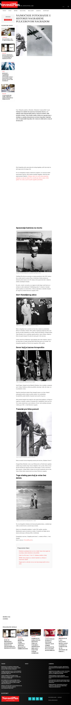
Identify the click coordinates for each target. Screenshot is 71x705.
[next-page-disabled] (6, 623)
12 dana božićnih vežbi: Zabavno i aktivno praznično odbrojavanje (23, 643)
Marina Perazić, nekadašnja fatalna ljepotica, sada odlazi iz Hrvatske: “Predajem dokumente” (58, 685)
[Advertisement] (34, 87)
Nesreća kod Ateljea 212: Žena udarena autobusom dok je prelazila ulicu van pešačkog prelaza (11, 672)
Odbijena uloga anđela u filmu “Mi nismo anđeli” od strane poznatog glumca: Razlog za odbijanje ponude (59, 672)
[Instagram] (7, 20)
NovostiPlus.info (28, 540)
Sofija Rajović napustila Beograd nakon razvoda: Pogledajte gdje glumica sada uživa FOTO (59, 681)
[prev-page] (4, 623)
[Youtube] (11, 20)
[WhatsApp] (43, 60)
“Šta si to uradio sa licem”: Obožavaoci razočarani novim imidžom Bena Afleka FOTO (59, 668)
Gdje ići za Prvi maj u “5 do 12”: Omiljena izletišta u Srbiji (33, 555)
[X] (9, 20)
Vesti (3, 71)
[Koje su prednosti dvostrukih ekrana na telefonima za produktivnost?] (8, 48)
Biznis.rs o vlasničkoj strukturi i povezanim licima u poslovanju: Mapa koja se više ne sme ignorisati (7, 77)
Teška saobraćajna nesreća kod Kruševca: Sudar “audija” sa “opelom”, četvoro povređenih (11, 677)
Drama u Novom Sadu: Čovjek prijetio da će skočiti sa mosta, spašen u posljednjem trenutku (11, 687)
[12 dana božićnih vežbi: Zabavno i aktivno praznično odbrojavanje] (8, 88)
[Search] (68, 7)
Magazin (4, 53)
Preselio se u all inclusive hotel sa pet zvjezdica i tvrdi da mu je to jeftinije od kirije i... (63, 645)
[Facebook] (5, 20)
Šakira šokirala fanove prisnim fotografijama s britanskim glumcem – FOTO (59, 677)
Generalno (4, 37)
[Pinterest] (39, 60)
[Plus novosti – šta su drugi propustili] (8, 32)
